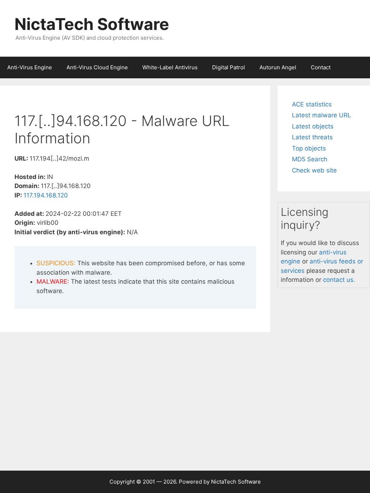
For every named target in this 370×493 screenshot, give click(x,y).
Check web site (314, 170)
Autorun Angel (277, 67)
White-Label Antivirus (170, 67)
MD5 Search (309, 159)
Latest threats (312, 137)
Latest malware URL (321, 115)
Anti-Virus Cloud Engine (97, 67)
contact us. (339, 279)
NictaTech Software (91, 24)
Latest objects (313, 126)
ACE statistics (312, 104)
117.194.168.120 (45, 195)
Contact (321, 67)
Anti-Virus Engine (29, 67)
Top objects (309, 148)
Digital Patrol (228, 67)
